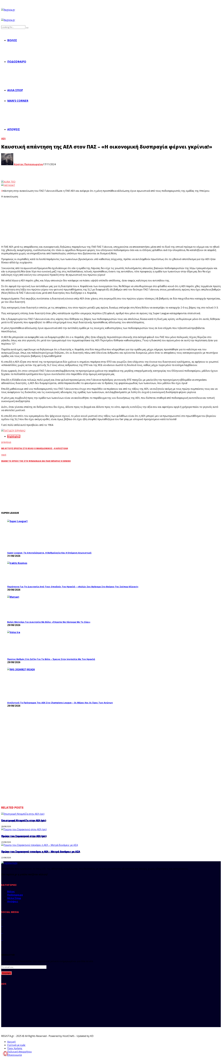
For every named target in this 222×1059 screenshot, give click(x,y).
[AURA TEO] (8, 181)
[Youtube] (2, 939)
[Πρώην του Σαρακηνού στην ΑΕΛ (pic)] (24, 829)
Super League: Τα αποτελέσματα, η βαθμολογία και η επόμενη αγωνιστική (49, 552)
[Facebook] (2, 918)
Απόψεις (13, 129)
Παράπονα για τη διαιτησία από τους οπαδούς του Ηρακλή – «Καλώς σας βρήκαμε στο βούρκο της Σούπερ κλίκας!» (72, 586)
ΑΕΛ (3, 138)
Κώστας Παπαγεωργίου (28, 164)
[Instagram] (2, 932)
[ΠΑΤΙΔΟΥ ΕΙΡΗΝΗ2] (13, 430)
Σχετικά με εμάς (16, 1045)
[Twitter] (2, 925)
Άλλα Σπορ (15, 90)
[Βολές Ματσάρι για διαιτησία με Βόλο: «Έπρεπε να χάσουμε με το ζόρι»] (30, 607)
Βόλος (12, 40)
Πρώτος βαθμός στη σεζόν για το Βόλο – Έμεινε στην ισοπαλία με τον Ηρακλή (51, 659)
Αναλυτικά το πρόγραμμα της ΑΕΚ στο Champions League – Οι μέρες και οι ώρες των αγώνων (60, 702)
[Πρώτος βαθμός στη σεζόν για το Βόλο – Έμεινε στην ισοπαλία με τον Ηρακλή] (30, 643)
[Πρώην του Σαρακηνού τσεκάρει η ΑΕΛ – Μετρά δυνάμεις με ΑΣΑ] (39, 845)
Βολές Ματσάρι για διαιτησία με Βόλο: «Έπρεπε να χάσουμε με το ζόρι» (48, 622)
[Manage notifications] (5, 1053)
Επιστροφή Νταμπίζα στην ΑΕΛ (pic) (23, 820)
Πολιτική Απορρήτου (19, 1051)
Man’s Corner (17, 100)
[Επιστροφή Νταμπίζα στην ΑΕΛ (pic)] (22, 814)
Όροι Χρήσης (14, 1048)
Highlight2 (13, 436)
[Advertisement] (57, 222)
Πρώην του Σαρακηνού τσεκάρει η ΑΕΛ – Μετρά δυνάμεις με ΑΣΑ (40, 851)
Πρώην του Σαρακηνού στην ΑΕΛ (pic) (23, 836)
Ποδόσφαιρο (16, 61)
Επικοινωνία (14, 1055)
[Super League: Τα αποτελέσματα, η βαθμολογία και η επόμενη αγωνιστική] (30, 535)
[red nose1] (8, 185)
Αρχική (11, 1041)
